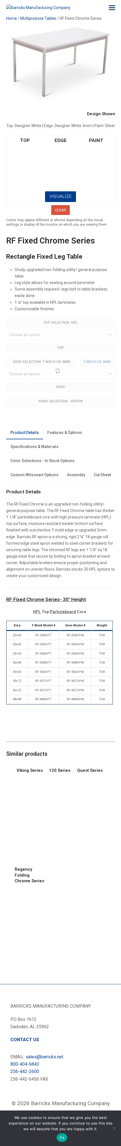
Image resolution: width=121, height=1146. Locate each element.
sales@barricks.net (44, 1056)
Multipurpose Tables (38, 18)
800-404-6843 (24, 1064)
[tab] (24, 433)
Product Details (24, 432)
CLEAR (60, 210)
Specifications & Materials (34, 446)
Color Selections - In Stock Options (42, 460)
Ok (61, 1137)
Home (11, 18)
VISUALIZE (61, 196)
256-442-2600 (24, 1071)
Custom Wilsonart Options (34, 475)
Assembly (76, 475)
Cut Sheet (102, 475)
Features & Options (64, 432)
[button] (112, 7)
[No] (114, 1128)
